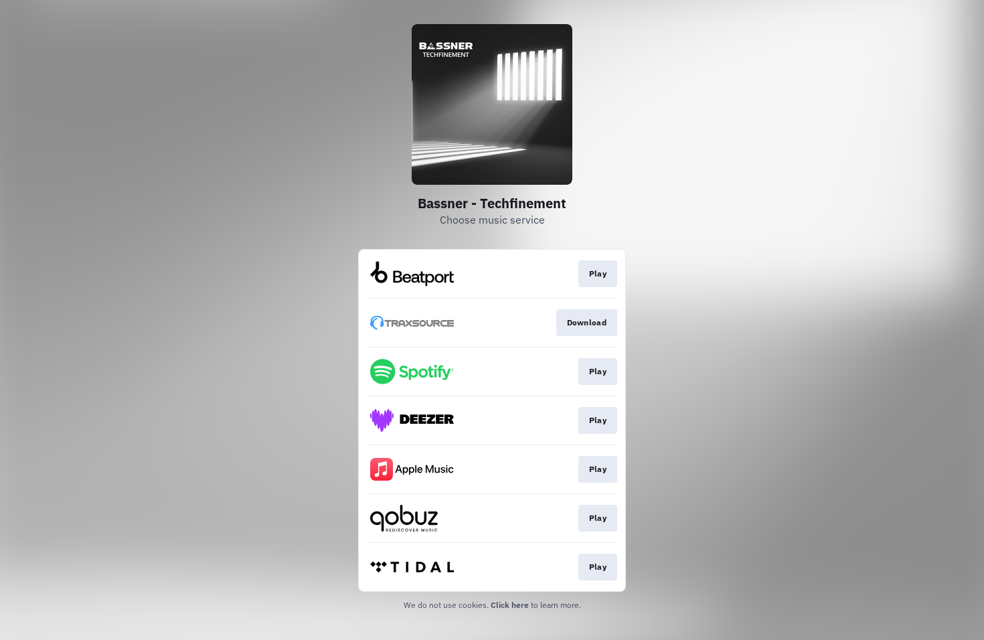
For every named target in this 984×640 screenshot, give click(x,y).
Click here (510, 605)
